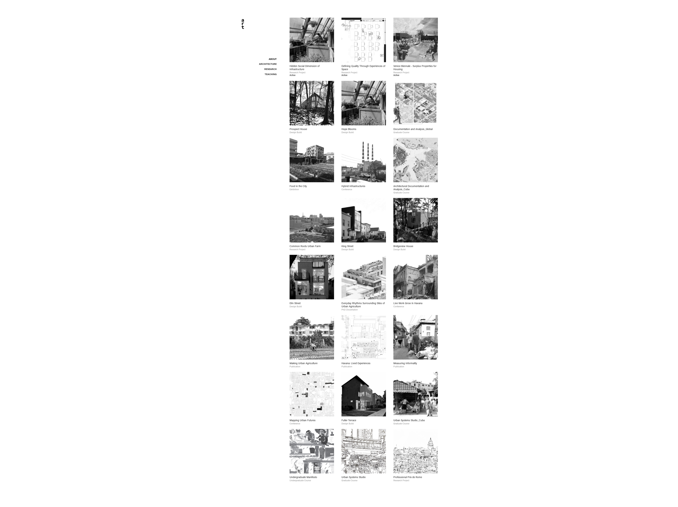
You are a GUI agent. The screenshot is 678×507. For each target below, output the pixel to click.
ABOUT (273, 58)
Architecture (268, 63)
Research (270, 68)
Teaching (271, 74)
